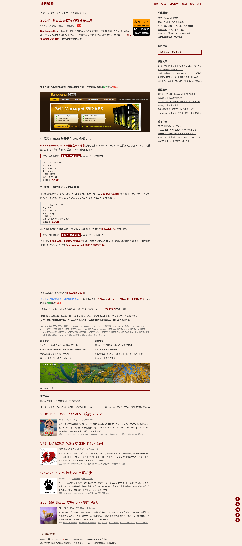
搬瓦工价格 (62, 332)
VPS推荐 (174, 3)
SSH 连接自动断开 (91, 464)
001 (79, 26)
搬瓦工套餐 (83, 332)
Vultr (160, 26)
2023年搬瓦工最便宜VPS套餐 (56, 326)
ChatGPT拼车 (91, 539)
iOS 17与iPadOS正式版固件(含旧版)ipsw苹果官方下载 (182, 81)
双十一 (118, 434)
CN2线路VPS (126, 326)
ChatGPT (162, 33)
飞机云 (122, 299)
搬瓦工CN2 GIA (123, 329)
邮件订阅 (174, 18)
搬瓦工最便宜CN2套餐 (129, 332)
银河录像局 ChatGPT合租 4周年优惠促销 (176, 109)
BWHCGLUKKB (72, 155)
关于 (199, 3)
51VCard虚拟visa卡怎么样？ (170, 69)
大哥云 (101, 299)
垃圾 (184, 3)
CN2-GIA (116, 326)
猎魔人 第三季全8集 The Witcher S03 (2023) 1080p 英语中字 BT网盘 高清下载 (193, 137)
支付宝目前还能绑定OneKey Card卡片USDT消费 (179, 73)
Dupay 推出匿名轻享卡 (105, 358)
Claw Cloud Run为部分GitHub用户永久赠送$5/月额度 (64, 349)
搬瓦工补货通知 (75, 335)
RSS (166, 18)
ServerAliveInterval (70, 464)
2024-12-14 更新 (66, 508)
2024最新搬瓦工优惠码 (87, 523)
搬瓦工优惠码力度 (142, 523)
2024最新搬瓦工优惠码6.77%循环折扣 (69, 502)
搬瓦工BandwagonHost (97, 329)
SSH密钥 (89, 493)
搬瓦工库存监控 (94, 332)
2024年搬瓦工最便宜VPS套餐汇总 (66, 20)
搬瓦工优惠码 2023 (127, 523)
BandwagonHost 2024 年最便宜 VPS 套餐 (62, 145)
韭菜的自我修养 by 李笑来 (169, 126)
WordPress (78, 539)
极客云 (143, 299)
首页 (156, 3)
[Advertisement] (95, 63)
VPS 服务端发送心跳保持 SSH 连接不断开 (71, 443)
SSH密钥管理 (100, 493)
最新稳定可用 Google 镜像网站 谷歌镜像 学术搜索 (180, 77)
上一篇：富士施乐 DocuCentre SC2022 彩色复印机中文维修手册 (69, 407)
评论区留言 (110, 308)
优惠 (49, 329)
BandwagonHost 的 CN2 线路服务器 (85, 245)
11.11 (64, 434)
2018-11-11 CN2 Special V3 (78, 434)
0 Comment (87, 419)
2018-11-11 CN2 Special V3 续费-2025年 (59, 345)
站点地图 (103, 539)
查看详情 (55, 180)
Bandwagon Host (75, 326)
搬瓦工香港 (103, 335)
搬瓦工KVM (134, 329)
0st (182, 29)
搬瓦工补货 (64, 335)
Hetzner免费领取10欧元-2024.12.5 (56, 358)
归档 (163, 3)
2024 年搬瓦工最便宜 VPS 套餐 (66, 241)
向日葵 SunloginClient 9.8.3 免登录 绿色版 (177, 133)
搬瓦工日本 (115, 332)
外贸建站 (75, 12)
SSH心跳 (102, 464)
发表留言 (71, 26)
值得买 (60, 329)
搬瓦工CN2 (111, 329)
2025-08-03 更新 (67, 449)
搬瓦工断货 (106, 332)
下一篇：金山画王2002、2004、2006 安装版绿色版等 (125, 407)
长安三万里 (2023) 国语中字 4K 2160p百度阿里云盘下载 (183, 130)
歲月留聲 (47, 4)
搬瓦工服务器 (53, 335)
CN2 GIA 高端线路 (110, 193)
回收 (192, 3)
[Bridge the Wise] (95, 382)
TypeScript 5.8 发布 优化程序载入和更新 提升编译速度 (182, 113)
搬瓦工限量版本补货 (89, 335)
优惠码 (54, 329)
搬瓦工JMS (132, 299)
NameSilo (162, 29)
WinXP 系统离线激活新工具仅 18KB (173, 141)
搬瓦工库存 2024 (75, 292)
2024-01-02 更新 (48, 26)
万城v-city (111, 299)
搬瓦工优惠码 (108, 228)
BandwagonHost (49, 31)
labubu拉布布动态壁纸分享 (107, 349)
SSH (80, 464)
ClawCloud (67, 493)
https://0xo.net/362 (90, 316)
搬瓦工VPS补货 (51, 332)
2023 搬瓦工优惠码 (70, 523)
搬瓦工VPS (142, 434)
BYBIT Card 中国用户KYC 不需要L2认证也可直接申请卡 (182, 66)
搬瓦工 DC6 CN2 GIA (79, 329)
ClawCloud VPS (79, 493)
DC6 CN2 (136, 326)
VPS (69, 319)
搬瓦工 (66, 329)
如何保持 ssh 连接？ (119, 464)
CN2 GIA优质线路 (104, 326)
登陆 (50, 401)
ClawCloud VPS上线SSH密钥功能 (55, 354)
